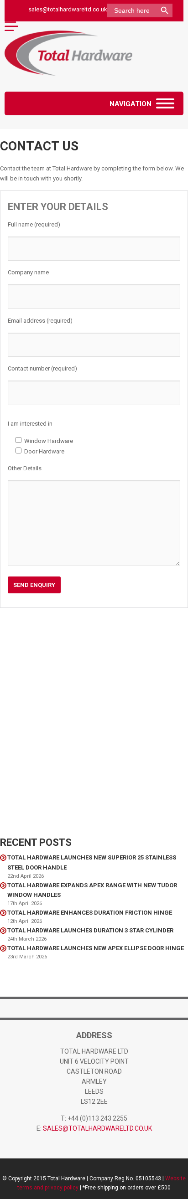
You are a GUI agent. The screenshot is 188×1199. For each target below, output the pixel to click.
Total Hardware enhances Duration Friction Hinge (89, 912)
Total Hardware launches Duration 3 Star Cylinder (90, 930)
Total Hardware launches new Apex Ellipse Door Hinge (95, 948)
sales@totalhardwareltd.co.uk (67, 9)
